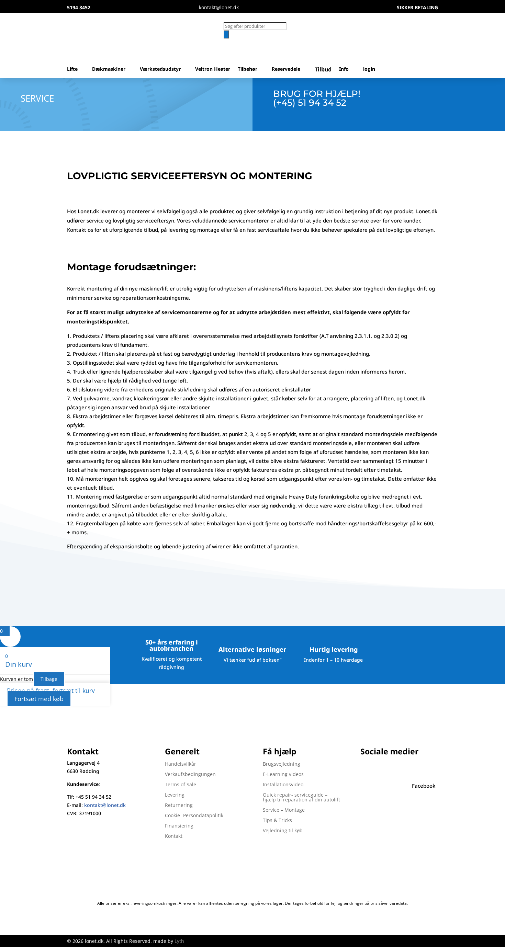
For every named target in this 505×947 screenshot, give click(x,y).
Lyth (179, 941)
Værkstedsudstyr (160, 69)
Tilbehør (247, 69)
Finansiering (179, 826)
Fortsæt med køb (39, 699)
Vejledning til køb (283, 831)
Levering (174, 795)
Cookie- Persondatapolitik (194, 816)
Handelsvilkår (180, 764)
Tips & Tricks (277, 820)
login (369, 69)
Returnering (179, 805)
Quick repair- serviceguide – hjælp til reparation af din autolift (301, 797)
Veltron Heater (212, 69)
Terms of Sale (180, 785)
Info (344, 69)
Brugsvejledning (281, 764)
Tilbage (49, 679)
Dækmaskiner (108, 69)
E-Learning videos (283, 774)
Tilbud (323, 70)
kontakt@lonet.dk (105, 805)
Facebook (423, 785)
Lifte (72, 69)
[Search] (226, 34)
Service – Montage (284, 810)
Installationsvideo (283, 785)
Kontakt (173, 836)
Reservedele (286, 69)
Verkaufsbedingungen (190, 774)
